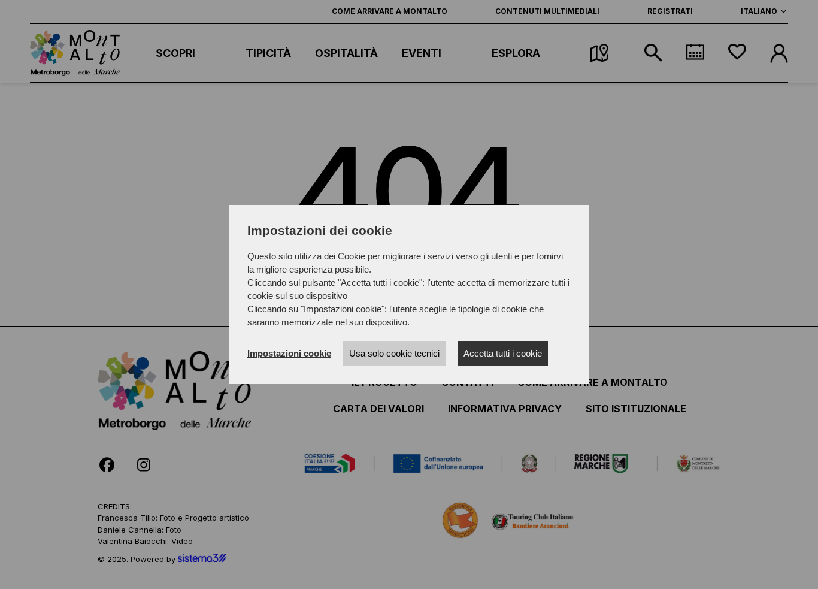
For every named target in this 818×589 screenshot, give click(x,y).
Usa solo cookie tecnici (394, 353)
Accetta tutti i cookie (502, 353)
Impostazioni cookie (289, 353)
